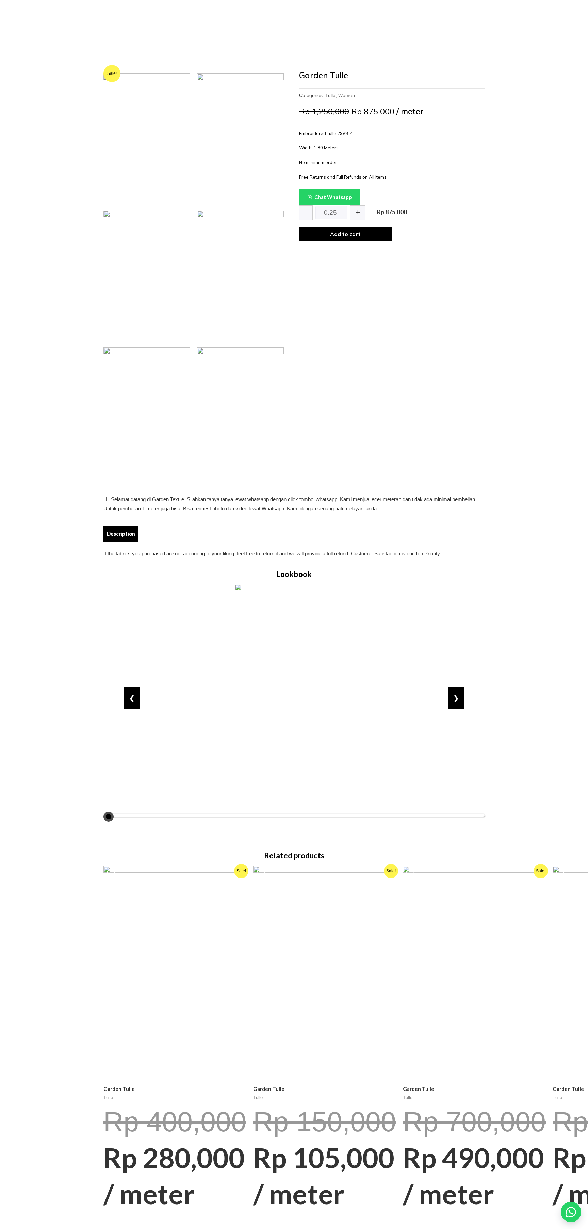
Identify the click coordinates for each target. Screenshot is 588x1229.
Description (121, 533)
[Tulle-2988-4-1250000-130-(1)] (240, 138)
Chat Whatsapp (333, 197)
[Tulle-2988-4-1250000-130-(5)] (146, 412)
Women (346, 95)
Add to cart (345, 234)
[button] (571, 1212)
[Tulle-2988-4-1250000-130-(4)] (240, 376)
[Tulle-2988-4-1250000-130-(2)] (146, 276)
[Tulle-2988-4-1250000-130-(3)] (146, 138)
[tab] (120, 534)
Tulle (330, 95)
